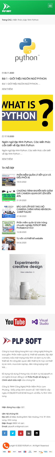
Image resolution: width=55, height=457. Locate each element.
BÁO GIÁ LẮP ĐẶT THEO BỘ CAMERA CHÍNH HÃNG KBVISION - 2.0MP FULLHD (34, 209)
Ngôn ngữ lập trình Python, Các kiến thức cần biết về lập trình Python (26, 143)
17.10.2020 (9, 136)
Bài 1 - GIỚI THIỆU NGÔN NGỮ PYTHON (24, 78)
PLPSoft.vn (27, 445)
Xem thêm (7, 88)
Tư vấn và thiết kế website (30, 238)
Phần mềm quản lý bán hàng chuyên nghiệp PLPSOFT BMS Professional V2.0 (32, 225)
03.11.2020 (9, 73)
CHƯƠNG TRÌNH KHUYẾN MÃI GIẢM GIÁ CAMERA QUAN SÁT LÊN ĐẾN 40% (35, 193)
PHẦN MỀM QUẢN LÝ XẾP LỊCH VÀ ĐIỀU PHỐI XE (34, 176)
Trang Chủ (6, 20)
